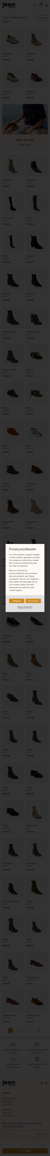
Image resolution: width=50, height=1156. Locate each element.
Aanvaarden (33, 601)
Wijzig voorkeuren (25, 607)
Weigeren (17, 601)
